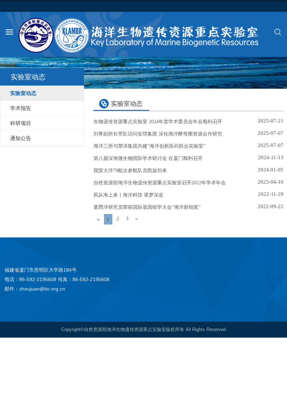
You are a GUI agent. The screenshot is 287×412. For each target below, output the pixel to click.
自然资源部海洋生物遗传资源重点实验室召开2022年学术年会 (159, 182)
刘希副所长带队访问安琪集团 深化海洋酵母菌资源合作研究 (157, 134)
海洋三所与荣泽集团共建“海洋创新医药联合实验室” (149, 146)
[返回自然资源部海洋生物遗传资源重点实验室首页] (144, 35)
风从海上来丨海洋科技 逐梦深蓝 (128, 195)
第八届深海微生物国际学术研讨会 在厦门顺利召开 (148, 158)
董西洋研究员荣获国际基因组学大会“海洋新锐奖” (147, 207)
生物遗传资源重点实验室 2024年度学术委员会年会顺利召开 (157, 121)
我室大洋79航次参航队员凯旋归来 (130, 170)
